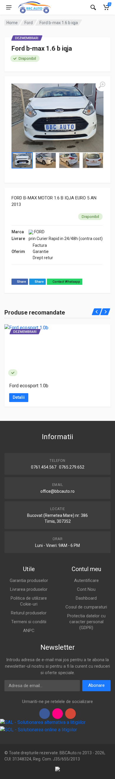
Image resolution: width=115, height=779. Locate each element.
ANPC (28, 630)
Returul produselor (29, 613)
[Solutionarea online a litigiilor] (38, 729)
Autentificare (86, 580)
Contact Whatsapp (66, 282)
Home (12, 22)
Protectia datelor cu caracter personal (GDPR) (86, 621)
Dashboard (86, 598)
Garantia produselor (29, 580)
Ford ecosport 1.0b (28, 385)
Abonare (96, 685)
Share (21, 282)
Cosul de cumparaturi (86, 607)
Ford (28, 22)
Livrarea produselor (28, 589)
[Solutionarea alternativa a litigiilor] (43, 722)
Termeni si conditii (28, 621)
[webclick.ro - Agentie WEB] (57, 768)
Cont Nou (86, 589)
